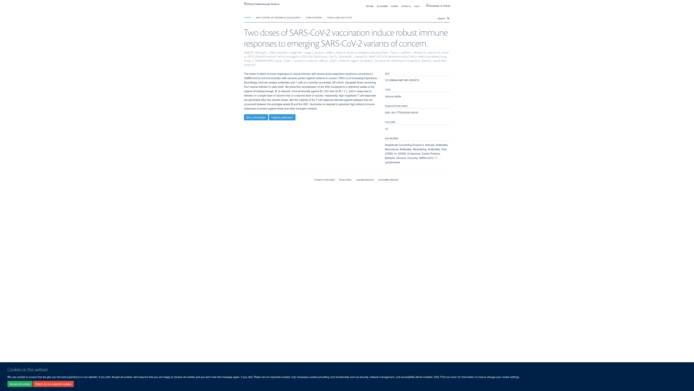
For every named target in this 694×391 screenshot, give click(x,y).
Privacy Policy (345, 179)
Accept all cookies (20, 384)
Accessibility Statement (388, 179)
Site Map (370, 6)
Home (247, 17)
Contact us (406, 6)
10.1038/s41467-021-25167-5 (402, 80)
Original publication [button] (282, 117)
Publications (314, 17)
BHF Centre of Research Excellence (278, 17)
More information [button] (256, 117)
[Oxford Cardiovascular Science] (261, 2)
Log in (416, 6)
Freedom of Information (324, 179)
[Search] (448, 18)
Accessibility (382, 6)
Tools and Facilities (339, 17)
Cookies (394, 6)
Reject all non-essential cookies (53, 384)
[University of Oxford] (435, 6)
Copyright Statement (365, 179)
